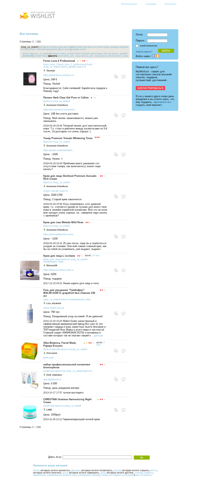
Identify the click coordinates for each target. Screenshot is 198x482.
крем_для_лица (72, 56)
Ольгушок (51, 353)
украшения (51, 49)
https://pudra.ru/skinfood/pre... (58, 150)
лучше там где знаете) (55, 191)
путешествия (28, 49)
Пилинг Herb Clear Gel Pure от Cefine (66, 97)
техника (40, 49)
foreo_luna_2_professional (72, 64)
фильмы (75, 470)
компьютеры (70, 475)
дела (65, 473)
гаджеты (148, 473)
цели (67, 49)
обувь (106, 47)
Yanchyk (50, 70)
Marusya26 (51, 265)
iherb (46, 349)
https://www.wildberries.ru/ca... (59, 234)
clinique (55, 53)
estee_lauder (67, 53)
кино (65, 47)
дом (60, 47)
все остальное (144, 475)
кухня (100, 47)
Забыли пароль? (144, 51)
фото (61, 49)
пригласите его (162, 102)
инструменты (115, 475)
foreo (77, 53)
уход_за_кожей (41, 53)
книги (72, 47)
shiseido (85, 53)
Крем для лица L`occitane (59, 255)
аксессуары (51, 47)
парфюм (123, 47)
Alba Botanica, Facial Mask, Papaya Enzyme (59, 344)
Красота (47, 101)
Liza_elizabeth (53, 303)
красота (91, 47)
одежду (96, 475)
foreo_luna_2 (50, 64)
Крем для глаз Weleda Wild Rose (63, 222)
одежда (114, 47)
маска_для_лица (90, 56)
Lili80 (49, 410)
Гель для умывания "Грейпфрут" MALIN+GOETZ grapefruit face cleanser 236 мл (69, 293)
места (153, 470)
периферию (84, 475)
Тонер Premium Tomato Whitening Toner (68, 138)
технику (139, 473)
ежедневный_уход (80, 299)
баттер (107, 53)
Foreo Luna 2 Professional (59, 60)
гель (63, 371)
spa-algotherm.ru (52, 379)
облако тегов (79, 49)
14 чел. (96, 255)
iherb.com (48, 357)
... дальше (97, 335)
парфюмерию (54, 475)
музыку (117, 470)
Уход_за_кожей (61, 142)
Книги (36, 470)
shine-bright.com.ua (53, 308)
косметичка (41, 56)
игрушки (128, 475)
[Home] (37, 19)
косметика (81, 47)
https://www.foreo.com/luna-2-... (59, 75)
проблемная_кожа (118, 56)
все (41, 47)
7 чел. (100, 343)
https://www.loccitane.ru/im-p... (59, 270)
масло (104, 56)
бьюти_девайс (120, 53)
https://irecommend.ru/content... (59, 110)
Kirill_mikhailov (54, 375)
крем (60, 56)
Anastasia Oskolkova (57, 105)
